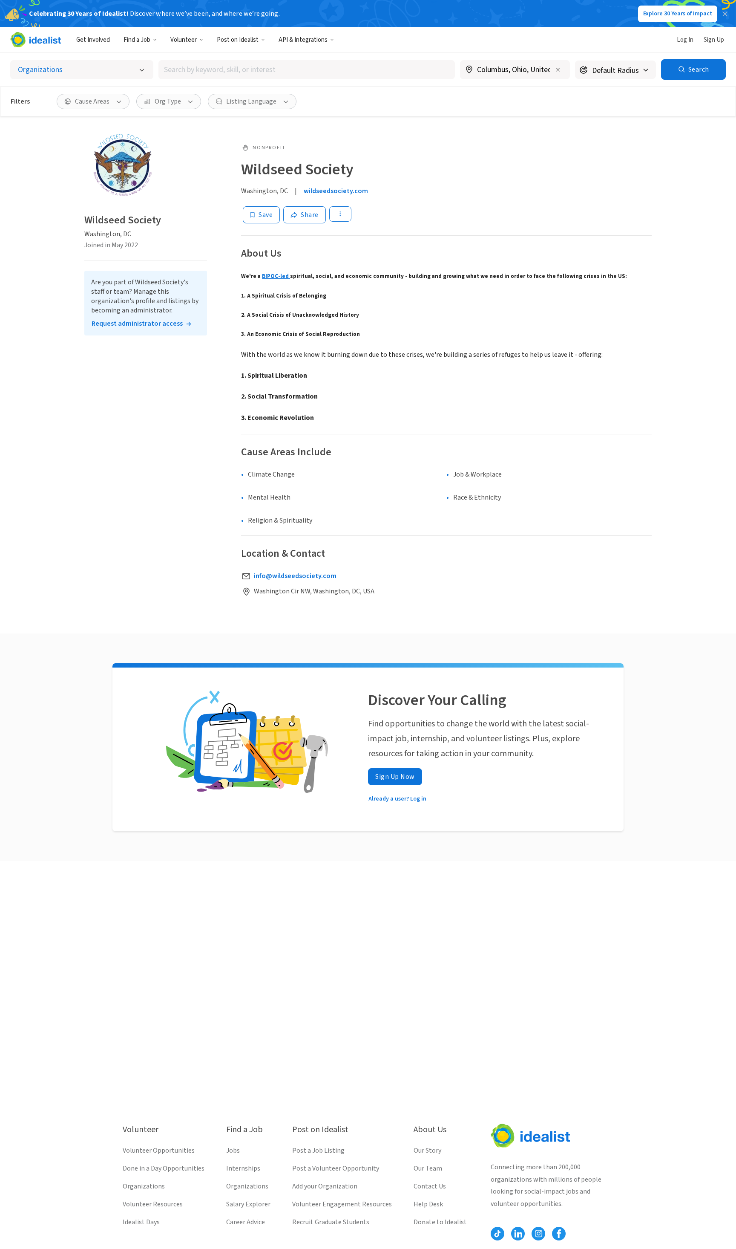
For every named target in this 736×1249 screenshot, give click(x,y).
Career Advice (245, 1222)
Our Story (427, 1150)
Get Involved (93, 39)
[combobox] (306, 70)
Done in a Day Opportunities (163, 1168)
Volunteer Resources (153, 1204)
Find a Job (137, 39)
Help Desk (428, 1204)
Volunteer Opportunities (159, 1150)
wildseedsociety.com (336, 191)
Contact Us (430, 1186)
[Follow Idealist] (497, 1233)
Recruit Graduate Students (330, 1222)
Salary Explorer (248, 1204)
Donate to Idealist (440, 1222)
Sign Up (714, 39)
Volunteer (183, 39)
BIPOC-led (276, 276)
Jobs (233, 1150)
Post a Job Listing (318, 1150)
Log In (685, 39)
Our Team (428, 1168)
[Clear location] (558, 69)
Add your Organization (324, 1186)
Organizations (144, 1186)
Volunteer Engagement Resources (342, 1204)
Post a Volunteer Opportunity (335, 1168)
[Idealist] (35, 39)
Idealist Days (141, 1222)
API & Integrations (303, 39)
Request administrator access (137, 323)
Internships (243, 1168)
